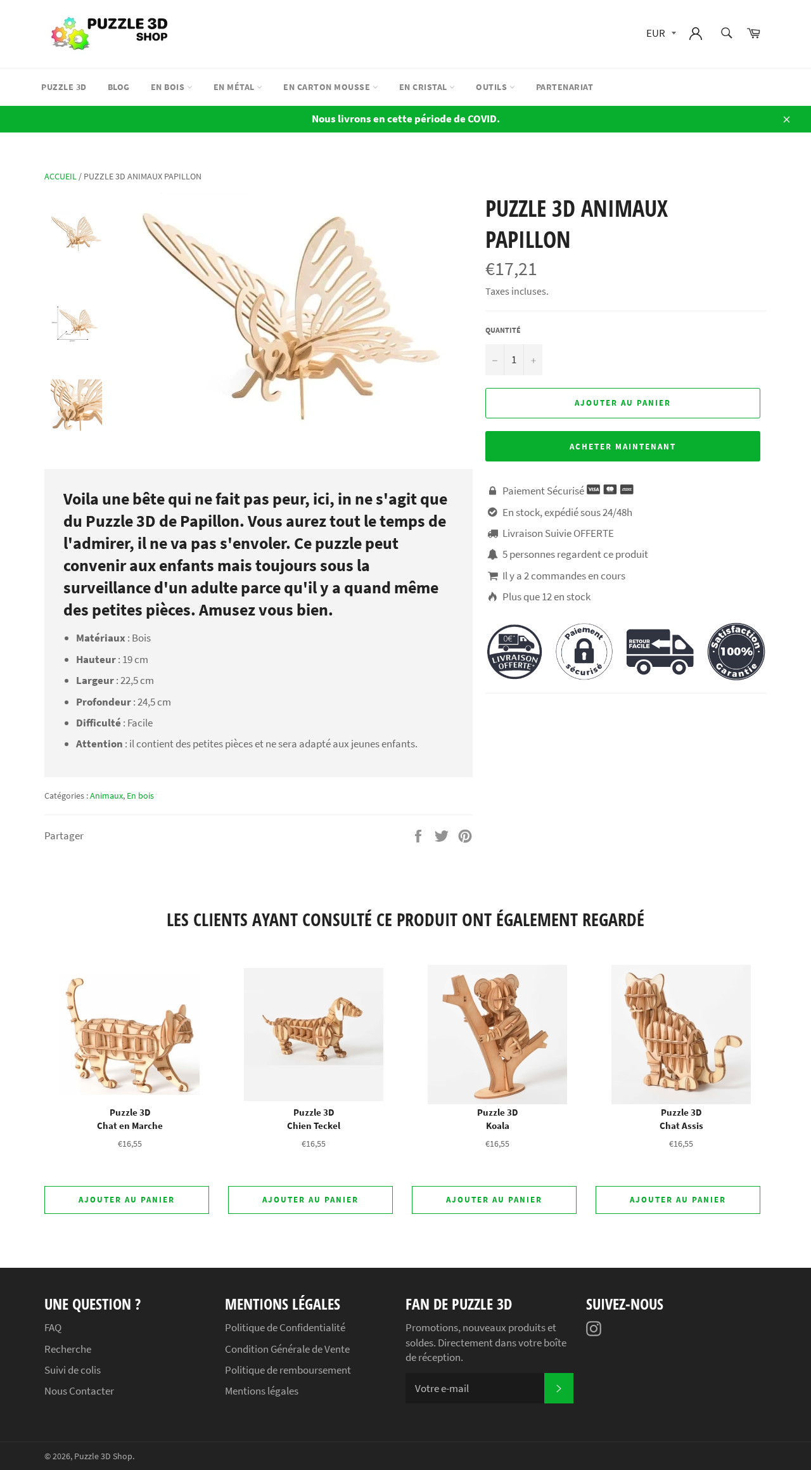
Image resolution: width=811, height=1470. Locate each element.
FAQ (52, 1327)
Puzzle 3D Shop (103, 1456)
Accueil (60, 176)
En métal (235, 87)
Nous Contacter (79, 1391)
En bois (169, 87)
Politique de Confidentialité (285, 1327)
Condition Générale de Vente (287, 1349)
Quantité (503, 330)
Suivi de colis (72, 1370)
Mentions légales (261, 1391)
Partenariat (565, 87)
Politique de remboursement (288, 1370)
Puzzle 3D (64, 87)
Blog (119, 87)
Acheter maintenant (622, 446)
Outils (492, 87)
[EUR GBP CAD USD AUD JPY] (660, 34)
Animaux (106, 795)
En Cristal (424, 87)
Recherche (67, 1349)
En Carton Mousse (328, 87)
